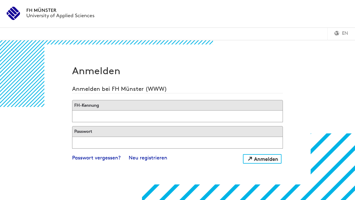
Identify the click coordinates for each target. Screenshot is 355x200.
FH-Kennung (86, 105)
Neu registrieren (148, 157)
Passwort (83, 131)
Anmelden (266, 159)
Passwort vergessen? (96, 157)
